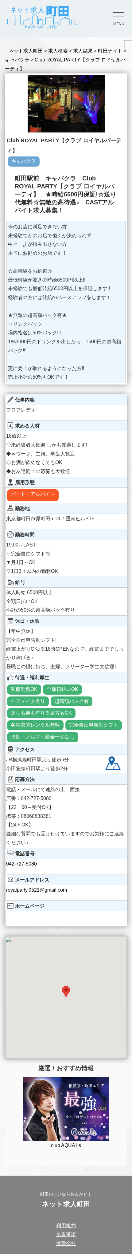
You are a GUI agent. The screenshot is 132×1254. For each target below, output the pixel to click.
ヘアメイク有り (28, 701)
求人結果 (83, 50)
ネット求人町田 (26, 50)
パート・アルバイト (33, 494)
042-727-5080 (21, 863)
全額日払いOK (62, 689)
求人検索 (58, 50)
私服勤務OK (24, 689)
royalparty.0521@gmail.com (36, 890)
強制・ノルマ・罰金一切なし (43, 736)
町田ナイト (110, 50)
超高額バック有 (71, 701)
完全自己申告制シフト (93, 725)
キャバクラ (17, 59)
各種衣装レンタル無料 (35, 725)
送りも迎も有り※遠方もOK (41, 713)
